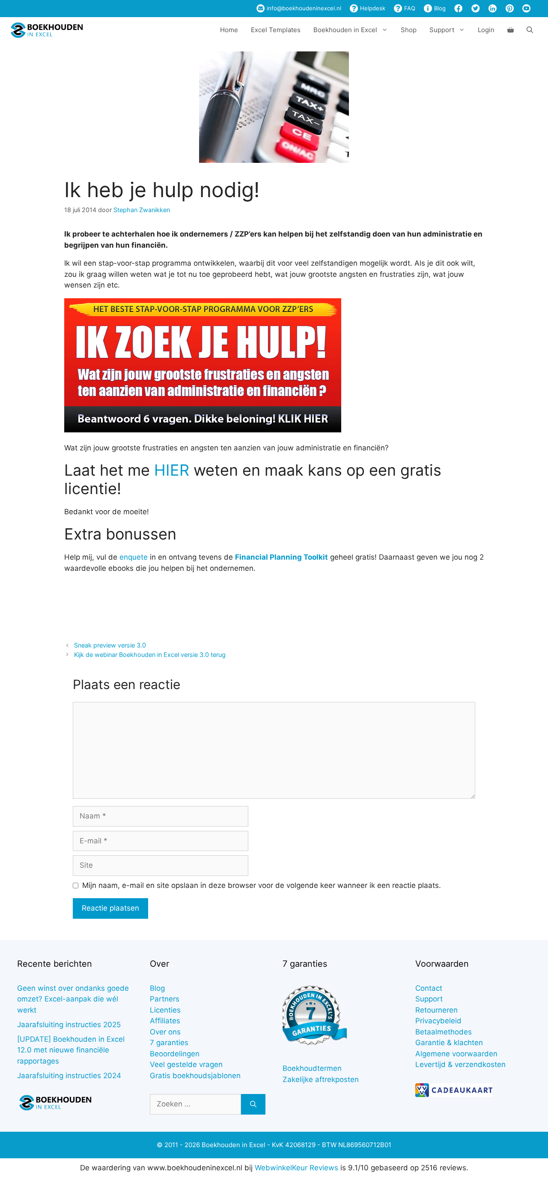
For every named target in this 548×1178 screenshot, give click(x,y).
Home (229, 30)
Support (429, 999)
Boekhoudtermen (312, 1068)
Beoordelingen (175, 1053)
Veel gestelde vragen (186, 1064)
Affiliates (165, 1020)
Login (486, 30)
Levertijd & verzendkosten (460, 1064)
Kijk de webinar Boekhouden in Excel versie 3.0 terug (150, 654)
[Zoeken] (253, 1104)
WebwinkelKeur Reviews (296, 1167)
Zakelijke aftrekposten (321, 1079)
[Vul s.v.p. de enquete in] (202, 430)
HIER (171, 470)
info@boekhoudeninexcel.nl (303, 8)
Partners (164, 999)
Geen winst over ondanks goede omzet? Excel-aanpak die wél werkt (73, 999)
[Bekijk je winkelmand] (510, 30)
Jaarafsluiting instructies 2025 (69, 1024)
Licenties (165, 1010)
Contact (428, 988)
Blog (439, 8)
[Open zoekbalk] (529, 30)
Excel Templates (276, 30)
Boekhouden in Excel (345, 30)
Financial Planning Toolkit (281, 557)
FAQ (408, 8)
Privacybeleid (438, 1020)
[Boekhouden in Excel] (47, 30)
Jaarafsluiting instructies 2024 (69, 1075)
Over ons (165, 1032)
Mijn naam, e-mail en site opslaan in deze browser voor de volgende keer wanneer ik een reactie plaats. (261, 885)
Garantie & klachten (449, 1042)
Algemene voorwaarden (456, 1053)
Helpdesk (371, 8)
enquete (133, 557)
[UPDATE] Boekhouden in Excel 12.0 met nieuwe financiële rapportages (71, 1050)
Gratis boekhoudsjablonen (195, 1075)
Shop (409, 30)
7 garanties (169, 1042)
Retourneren (436, 1010)
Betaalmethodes (443, 1032)
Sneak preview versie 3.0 (110, 645)
